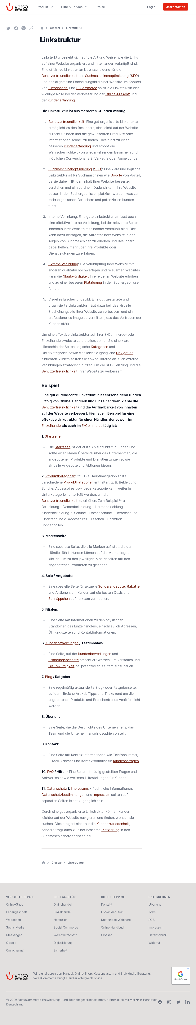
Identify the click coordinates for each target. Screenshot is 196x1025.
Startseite (52, 436)
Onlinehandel (63, 904)
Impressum (79, 789)
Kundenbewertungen (61, 643)
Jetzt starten (175, 7)
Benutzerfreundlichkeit (60, 76)
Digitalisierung (63, 943)
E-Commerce (86, 88)
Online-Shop (14, 904)
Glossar (55, 27)
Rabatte (133, 586)
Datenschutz (57, 789)
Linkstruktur (74, 27)
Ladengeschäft (16, 912)
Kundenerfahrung (61, 100)
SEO (134, 76)
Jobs (152, 912)
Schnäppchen (59, 599)
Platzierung (93, 282)
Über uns (155, 904)
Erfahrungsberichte (63, 660)
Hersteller (60, 920)
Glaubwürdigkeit (76, 276)
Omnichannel (15, 950)
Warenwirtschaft (65, 935)
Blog (48, 677)
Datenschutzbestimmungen (63, 795)
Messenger (14, 935)
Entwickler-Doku (112, 912)
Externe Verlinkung (63, 264)
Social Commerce (66, 927)
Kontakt (106, 904)
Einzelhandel (58, 88)
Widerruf (154, 943)
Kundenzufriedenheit (112, 824)
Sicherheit (60, 950)
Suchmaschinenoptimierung (107, 76)
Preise (100, 7)
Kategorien (99, 347)
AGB (152, 920)
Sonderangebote (111, 586)
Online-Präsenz (117, 94)
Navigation (124, 353)
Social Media (15, 927)
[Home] (42, 28)
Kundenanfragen (126, 761)
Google (116, 175)
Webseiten (13, 920)
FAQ (50, 772)
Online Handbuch (113, 927)
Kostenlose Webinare (116, 920)
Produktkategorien (60, 476)
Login (151, 7)
